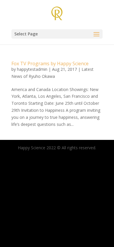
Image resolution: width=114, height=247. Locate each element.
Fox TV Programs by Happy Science (50, 63)
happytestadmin (32, 69)
